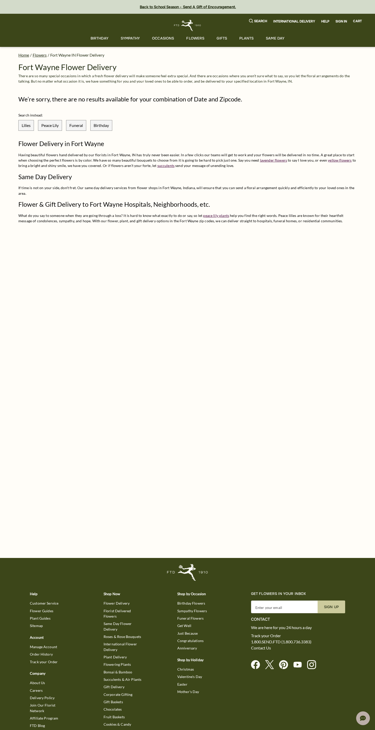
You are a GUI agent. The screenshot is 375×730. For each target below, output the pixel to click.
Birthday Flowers (191, 603)
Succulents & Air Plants (122, 679)
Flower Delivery (117, 603)
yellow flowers (340, 160)
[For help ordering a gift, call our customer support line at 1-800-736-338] (187, 25)
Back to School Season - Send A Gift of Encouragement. (188, 7)
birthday (101, 125)
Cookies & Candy (117, 724)
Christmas (185, 669)
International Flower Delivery (120, 646)
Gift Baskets (113, 702)
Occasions (163, 38)
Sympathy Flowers (192, 611)
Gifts (222, 38)
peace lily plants (216, 215)
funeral (76, 125)
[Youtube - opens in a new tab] (299, 665)
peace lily (50, 125)
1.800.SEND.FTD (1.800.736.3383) (281, 642)
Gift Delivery (114, 687)
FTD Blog (37, 725)
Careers (36, 690)
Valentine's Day (189, 676)
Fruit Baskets (114, 717)
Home (23, 55)
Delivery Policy (42, 698)
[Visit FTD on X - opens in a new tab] (271, 665)
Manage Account (43, 647)
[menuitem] (99, 38)
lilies (26, 125)
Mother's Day (188, 691)
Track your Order (44, 662)
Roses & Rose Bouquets (122, 636)
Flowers (195, 38)
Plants (246, 38)
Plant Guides (40, 618)
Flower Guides (41, 611)
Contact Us (261, 648)
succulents (166, 165)
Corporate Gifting (118, 694)
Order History (41, 654)
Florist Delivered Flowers (117, 613)
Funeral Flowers (190, 618)
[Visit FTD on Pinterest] (285, 665)
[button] (258, 21)
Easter (182, 684)
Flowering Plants (117, 664)
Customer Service (44, 603)
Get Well (184, 625)
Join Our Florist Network (42, 708)
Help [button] (325, 21)
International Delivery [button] (294, 21)
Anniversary (187, 648)
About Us (37, 683)
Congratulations (190, 640)
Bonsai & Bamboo (118, 672)
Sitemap (36, 625)
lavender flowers (273, 160)
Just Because (187, 633)
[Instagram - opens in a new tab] (313, 665)
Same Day (275, 38)
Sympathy (130, 38)
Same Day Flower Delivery (118, 626)
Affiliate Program (44, 718)
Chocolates (113, 709)
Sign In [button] (341, 21)
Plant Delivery (115, 657)
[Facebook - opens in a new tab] (257, 665)
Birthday (99, 38)
